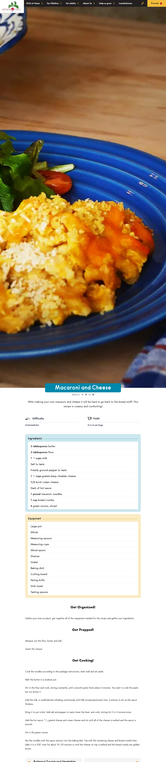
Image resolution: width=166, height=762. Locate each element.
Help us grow (105, 3)
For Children (53, 3)
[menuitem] (82, 394)
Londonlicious (125, 3)
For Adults (71, 3)
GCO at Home (33, 3)
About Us (87, 3)
